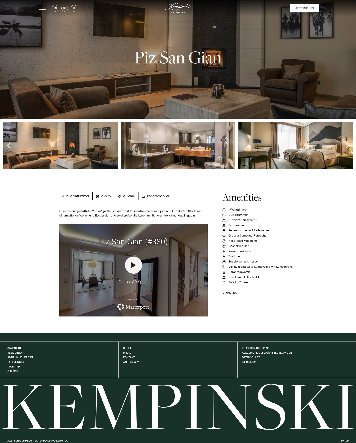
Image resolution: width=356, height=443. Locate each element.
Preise (127, 352)
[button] (8, 145)
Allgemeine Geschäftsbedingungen (267, 352)
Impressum (249, 362)
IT (74, 8)
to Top (345, 440)
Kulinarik (13, 366)
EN (55, 8)
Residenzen (15, 352)
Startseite (14, 348)
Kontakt (129, 357)
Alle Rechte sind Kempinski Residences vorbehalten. (37, 440)
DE (64, 8)
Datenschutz (251, 357)
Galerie (12, 371)
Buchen (128, 348)
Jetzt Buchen (304, 8)
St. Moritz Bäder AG (255, 348)
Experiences (15, 362)
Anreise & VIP (132, 362)
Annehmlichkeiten (20, 357)
